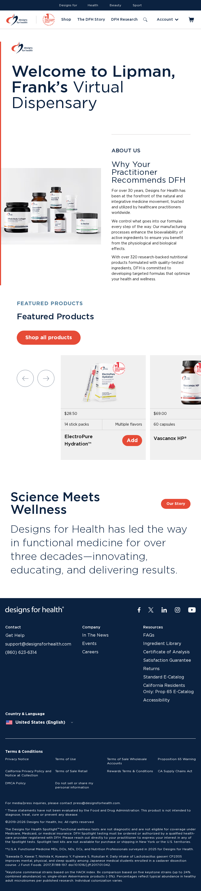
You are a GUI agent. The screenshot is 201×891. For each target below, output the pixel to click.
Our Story (175, 504)
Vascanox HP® (170, 438)
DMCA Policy (15, 783)
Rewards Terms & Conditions (130, 771)
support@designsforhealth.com (38, 644)
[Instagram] (177, 610)
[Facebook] (139, 610)
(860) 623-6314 (21, 652)
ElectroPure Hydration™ (78, 441)
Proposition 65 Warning (177, 759)
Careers (90, 652)
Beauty (115, 5)
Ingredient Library (162, 644)
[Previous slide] (25, 378)
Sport (137, 5)
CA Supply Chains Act (175, 771)
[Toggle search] (145, 20)
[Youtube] (192, 610)
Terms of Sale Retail (71, 771)
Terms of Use (65, 759)
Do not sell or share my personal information (74, 785)
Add (132, 440)
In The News (95, 635)
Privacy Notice (17, 759)
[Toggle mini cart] (192, 19)
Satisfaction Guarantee (167, 660)
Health (93, 5)
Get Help (15, 635)
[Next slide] (45, 378)
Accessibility (156, 700)
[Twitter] (151, 610)
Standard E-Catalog (163, 677)
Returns (151, 669)
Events (89, 644)
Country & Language (25, 714)
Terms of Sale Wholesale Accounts (127, 761)
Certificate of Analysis (166, 652)
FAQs (148, 635)
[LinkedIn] (164, 610)
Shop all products (48, 337)
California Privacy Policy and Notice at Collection (28, 773)
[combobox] (39, 722)
